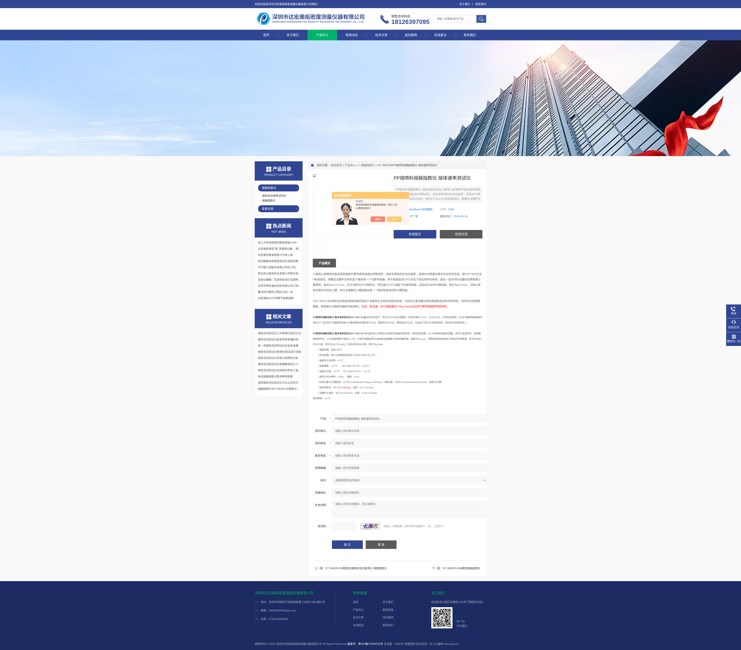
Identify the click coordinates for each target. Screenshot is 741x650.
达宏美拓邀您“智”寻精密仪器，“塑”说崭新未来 (285, 248)
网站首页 (336, 165)
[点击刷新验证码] (370, 526)
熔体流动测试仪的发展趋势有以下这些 (281, 364)
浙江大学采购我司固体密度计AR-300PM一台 (285, 242)
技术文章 (381, 35)
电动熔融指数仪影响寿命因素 (275, 376)
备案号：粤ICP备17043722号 (365, 643)
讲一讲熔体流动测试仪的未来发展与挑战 (282, 345)
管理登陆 (410, 643)
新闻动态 (352, 35)
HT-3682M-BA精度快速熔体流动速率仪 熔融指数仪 (356, 568)
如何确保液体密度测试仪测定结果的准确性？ (285, 261)
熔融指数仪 (368, 165)
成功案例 (411, 35)
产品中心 (322, 35)
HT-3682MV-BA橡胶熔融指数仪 (461, 568)
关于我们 (464, 4)
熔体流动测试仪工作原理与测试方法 (279, 333)
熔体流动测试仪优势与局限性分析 (278, 357)
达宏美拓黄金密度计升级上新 (275, 254)
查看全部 (267, 208)
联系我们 (480, 4)
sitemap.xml (451, 643)
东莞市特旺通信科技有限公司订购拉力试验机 (285, 285)
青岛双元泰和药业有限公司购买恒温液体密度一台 (287, 273)
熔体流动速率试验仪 (274, 195)
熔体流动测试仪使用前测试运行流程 (279, 351)
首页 (266, 35)
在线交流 (461, 234)
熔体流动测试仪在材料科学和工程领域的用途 (285, 370)
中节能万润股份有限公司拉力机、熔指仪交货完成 (287, 267)
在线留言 (440, 35)
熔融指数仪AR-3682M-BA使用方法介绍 (281, 388)
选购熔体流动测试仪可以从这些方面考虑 (282, 382)
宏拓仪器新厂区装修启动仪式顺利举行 (281, 279)
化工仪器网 (436, 643)
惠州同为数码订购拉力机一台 (275, 291)
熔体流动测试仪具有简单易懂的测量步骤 (282, 339)
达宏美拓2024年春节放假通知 (276, 298)
